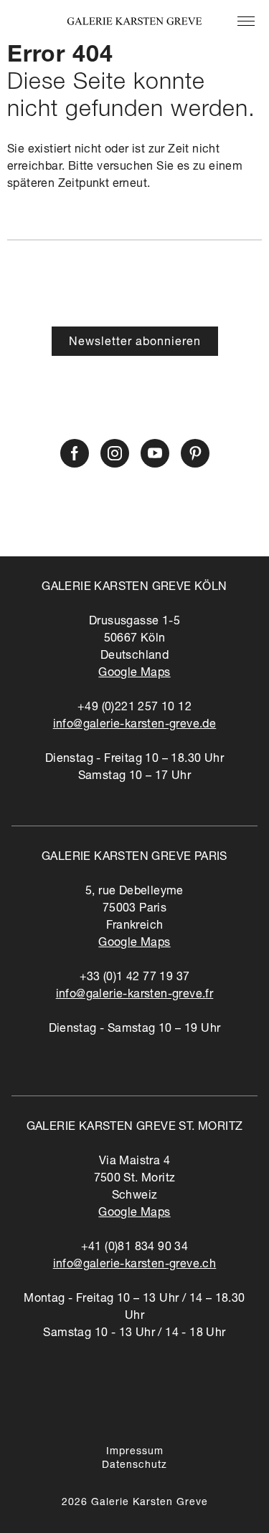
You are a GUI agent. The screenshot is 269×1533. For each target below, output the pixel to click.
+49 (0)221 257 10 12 (134, 708)
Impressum (135, 1452)
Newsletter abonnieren (135, 343)
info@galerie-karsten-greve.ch (135, 1265)
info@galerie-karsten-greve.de (135, 725)
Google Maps (134, 674)
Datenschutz (134, 1466)
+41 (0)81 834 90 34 (135, 1248)
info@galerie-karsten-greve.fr (135, 995)
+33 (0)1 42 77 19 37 (135, 978)
